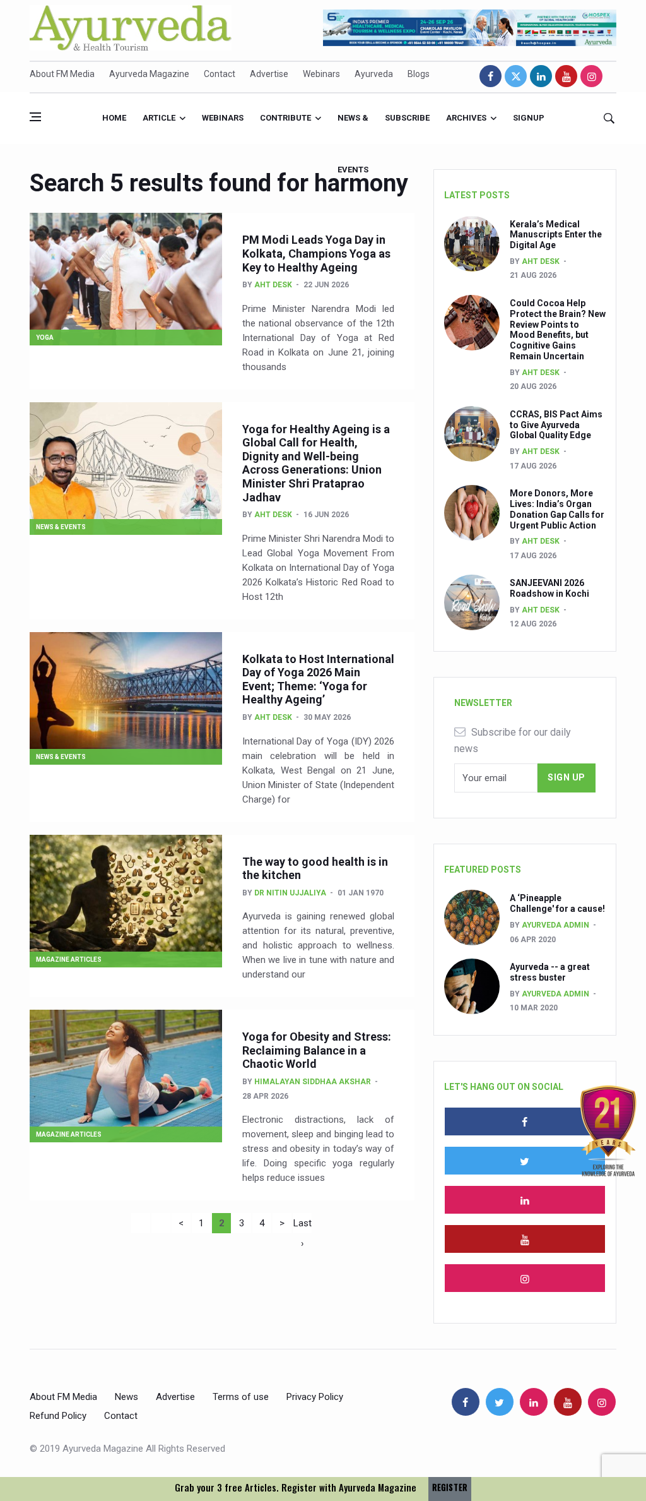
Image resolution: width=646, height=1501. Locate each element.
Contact (219, 74)
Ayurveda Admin (555, 925)
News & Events (353, 128)
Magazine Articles (69, 959)
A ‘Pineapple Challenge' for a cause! (557, 903)
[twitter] (516, 76)
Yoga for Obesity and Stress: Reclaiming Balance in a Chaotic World (316, 1050)
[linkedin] (541, 76)
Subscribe (407, 118)
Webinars (321, 74)
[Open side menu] (35, 117)
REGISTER (449, 1487)
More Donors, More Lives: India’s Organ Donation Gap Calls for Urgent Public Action (557, 509)
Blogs (419, 74)
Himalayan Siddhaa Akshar (312, 1081)
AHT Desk (273, 284)
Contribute (285, 118)
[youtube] (566, 76)
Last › (302, 1225)
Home (114, 118)
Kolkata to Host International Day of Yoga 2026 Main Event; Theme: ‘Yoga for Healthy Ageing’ (318, 679)
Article (159, 118)
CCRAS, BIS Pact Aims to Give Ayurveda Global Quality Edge (556, 425)
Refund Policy (58, 1415)
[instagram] (591, 76)
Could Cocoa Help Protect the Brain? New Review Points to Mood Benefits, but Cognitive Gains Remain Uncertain (558, 329)
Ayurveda (374, 74)
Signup (528, 118)
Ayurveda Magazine (149, 74)
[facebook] (490, 76)
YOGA (45, 337)
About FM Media (62, 74)
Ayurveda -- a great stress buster (550, 972)
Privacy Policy (314, 1396)
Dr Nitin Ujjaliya (290, 892)
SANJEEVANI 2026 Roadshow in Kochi (549, 588)
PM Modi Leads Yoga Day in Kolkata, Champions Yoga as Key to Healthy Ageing (316, 253)
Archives (466, 118)
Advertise (269, 74)
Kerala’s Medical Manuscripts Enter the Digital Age (556, 235)
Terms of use (241, 1396)
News (126, 1396)
